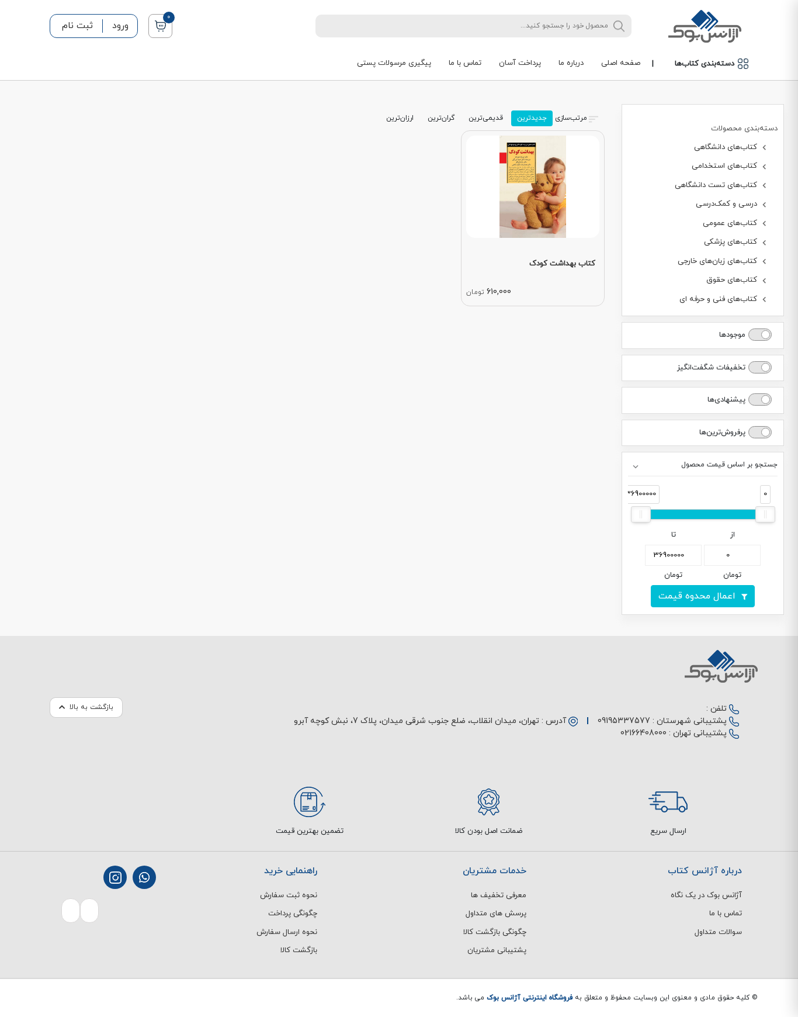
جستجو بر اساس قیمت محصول (729, 464)
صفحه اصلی (620, 63)
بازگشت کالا (298, 950)
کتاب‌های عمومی (731, 223)
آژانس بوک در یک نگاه (706, 895)
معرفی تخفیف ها (498, 895)
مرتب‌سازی (571, 118)
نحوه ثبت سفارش (288, 895)
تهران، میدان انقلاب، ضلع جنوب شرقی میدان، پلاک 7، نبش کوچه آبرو (416, 721)
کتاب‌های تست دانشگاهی (717, 185)
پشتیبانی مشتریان (496, 950)
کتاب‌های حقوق (732, 280)
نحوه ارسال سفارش (286, 932)
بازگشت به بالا (91, 707)
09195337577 (624, 721)
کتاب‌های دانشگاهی (726, 147)
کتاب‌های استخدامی (725, 166)
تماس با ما (465, 63)
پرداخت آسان (520, 63)
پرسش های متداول (496, 913)
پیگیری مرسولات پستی (394, 63)
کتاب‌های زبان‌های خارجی (718, 261)
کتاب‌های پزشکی (731, 242)
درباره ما (571, 63)
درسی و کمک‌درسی (727, 204)
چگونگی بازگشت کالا (494, 932)
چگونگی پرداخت (292, 913)
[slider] (765, 514)
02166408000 (643, 733)
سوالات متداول (718, 932)
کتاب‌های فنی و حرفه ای (719, 299)
